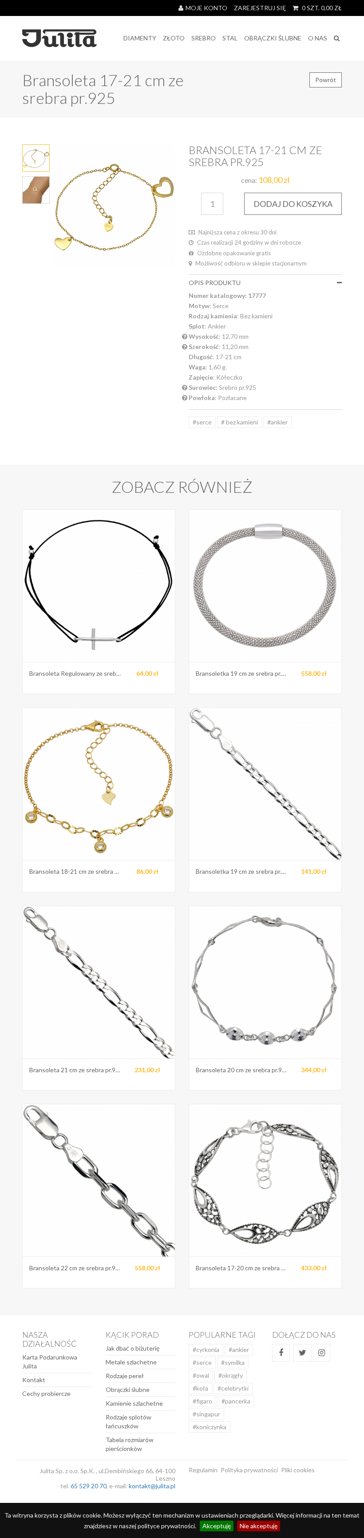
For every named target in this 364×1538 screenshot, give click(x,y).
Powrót (325, 79)
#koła (200, 1388)
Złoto (174, 38)
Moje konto (206, 8)
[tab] (265, 282)
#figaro (202, 1401)
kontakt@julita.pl (152, 1486)
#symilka (233, 1362)
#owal (201, 1375)
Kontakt (33, 1379)
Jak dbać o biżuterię (132, 1348)
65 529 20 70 (89, 1486)
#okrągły (230, 1375)
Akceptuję (216, 1526)
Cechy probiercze (46, 1393)
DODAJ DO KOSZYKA (292, 204)
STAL (229, 38)
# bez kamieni (239, 422)
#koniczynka (209, 1427)
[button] (339, 282)
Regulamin (203, 1470)
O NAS (317, 38)
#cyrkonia (206, 1349)
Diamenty (139, 38)
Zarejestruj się (260, 8)
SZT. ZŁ (322, 8)
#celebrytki (233, 1388)
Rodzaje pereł (125, 1375)
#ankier (277, 422)
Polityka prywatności (249, 1470)
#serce (202, 422)
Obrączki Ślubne (272, 38)
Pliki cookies (298, 1470)
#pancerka (236, 1401)
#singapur (206, 1414)
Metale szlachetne (131, 1362)
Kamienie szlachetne (134, 1403)
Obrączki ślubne (128, 1389)
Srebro (203, 38)
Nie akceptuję (258, 1526)
